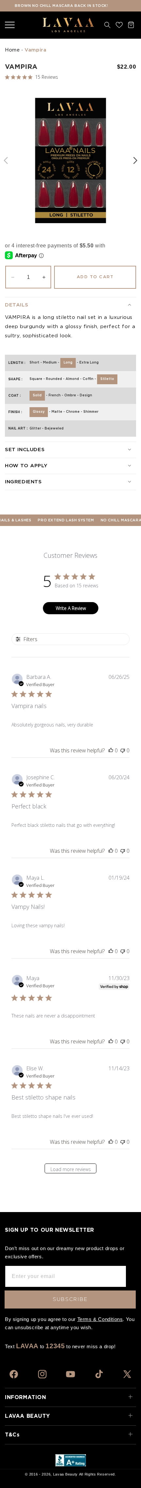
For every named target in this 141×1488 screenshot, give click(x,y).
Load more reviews (70, 1169)
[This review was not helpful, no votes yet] (122, 750)
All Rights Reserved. (97, 1474)
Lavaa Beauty (65, 1474)
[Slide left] (5, 160)
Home (12, 50)
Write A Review (71, 608)
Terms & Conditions (100, 1319)
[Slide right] (135, 160)
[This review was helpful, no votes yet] (111, 750)
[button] (10, 25)
